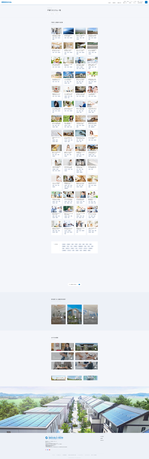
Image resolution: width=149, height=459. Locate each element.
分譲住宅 (68, 244)
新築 (72, 244)
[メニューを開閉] (146, 2)
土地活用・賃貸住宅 (140, 2)
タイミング (85, 248)
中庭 (73, 250)
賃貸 (80, 244)
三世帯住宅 (64, 250)
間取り (89, 250)
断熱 (87, 244)
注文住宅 (109, 2)
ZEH (76, 248)
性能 (88, 246)
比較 (80, 250)
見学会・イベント (125, 2)
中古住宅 (130, 2)
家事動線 (64, 246)
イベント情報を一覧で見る (72, 284)
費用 (92, 246)
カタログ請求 (134, 1)
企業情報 (125, 1)
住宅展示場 (114, 2)
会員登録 (138, 1)
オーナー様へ (131, 1)
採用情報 (128, 1)
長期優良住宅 (80, 246)
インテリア (80, 248)
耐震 (85, 246)
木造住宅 (75, 246)
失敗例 (77, 250)
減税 (63, 248)
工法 (71, 246)
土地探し (72, 248)
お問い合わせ (141, 1)
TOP (48, 13)
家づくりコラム (52, 13)
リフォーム (134, 2)
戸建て (76, 244)
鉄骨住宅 (85, 250)
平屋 (67, 246)
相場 (90, 244)
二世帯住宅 (90, 248)
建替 (83, 244)
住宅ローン (67, 248)
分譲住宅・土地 (119, 2)
